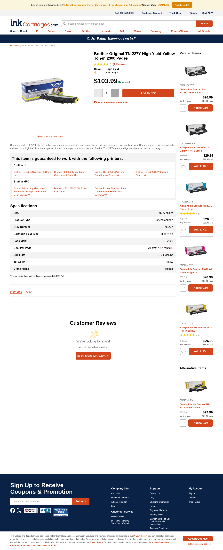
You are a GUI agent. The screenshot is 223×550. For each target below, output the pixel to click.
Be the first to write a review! (93, 356)
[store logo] (34, 23)
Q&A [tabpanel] (29, 291)
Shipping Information (159, 502)
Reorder (192, 497)
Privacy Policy (157, 514)
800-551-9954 (127, 13)
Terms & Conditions (159, 528)
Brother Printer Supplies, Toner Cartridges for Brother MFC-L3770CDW (111, 191)
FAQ (152, 497)
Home (13, 45)
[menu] (111, 31)
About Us (115, 493)
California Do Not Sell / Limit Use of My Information (160, 521)
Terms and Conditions (159, 542)
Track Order (175, 13)
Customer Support (152, 13)
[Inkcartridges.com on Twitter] (19, 512)
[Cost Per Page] (171, 248)
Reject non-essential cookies (198, 544)
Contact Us (155, 493)
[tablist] (93, 293)
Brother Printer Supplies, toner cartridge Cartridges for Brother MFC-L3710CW (30, 191)
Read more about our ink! (51, 137)
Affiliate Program (119, 502)
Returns (153, 506)
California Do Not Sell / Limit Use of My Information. (33, 545)
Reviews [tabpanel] (16, 291)
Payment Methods (158, 510)
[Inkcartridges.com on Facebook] (12, 512)
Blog (113, 506)
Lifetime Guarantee (120, 497)
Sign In (194, 13)
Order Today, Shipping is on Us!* (111, 38)
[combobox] (137, 24)
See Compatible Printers (111, 102)
